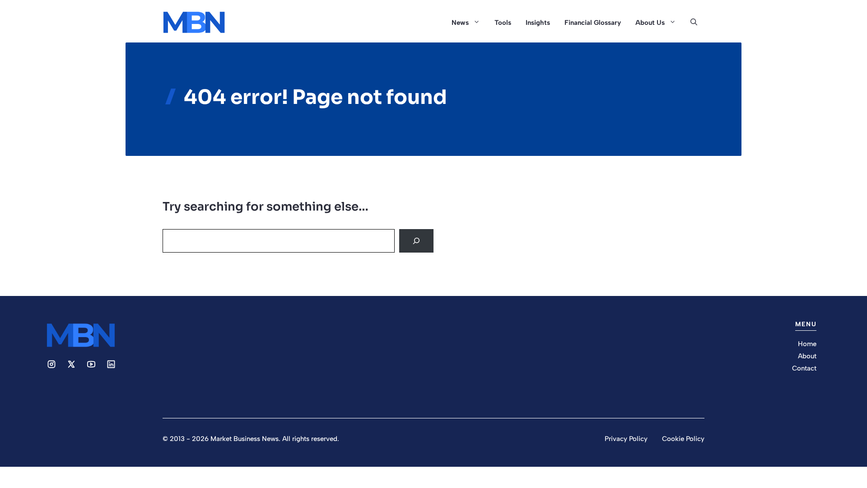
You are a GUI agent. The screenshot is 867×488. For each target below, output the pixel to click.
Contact (804, 368)
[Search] (416, 241)
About (807, 356)
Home (807, 344)
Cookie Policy (683, 439)
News (460, 23)
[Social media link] (51, 364)
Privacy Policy (626, 439)
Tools (502, 23)
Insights (538, 23)
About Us (650, 23)
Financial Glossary (592, 23)
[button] (693, 22)
